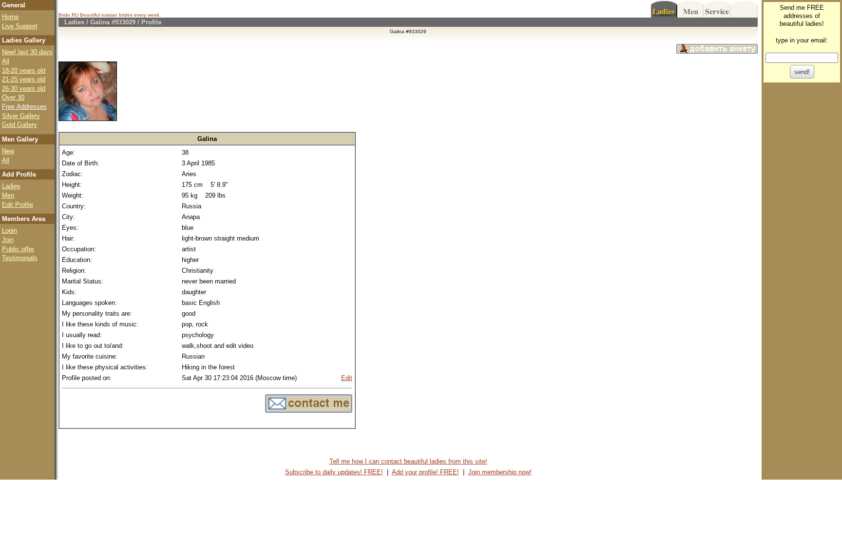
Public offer (18, 249)
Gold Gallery (19, 124)
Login (9, 230)
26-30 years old (23, 88)
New (8, 151)
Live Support (20, 26)
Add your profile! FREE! (425, 472)
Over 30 (13, 97)
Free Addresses (24, 106)
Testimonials (20, 258)
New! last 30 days (27, 52)
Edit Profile (17, 204)
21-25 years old (23, 79)
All (5, 61)
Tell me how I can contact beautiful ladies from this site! (408, 461)
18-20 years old (23, 70)
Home (10, 16)
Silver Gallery (21, 116)
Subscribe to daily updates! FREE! (334, 472)
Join (8, 239)
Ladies (11, 186)
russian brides (117, 15)
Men (8, 195)
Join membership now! (500, 472)
